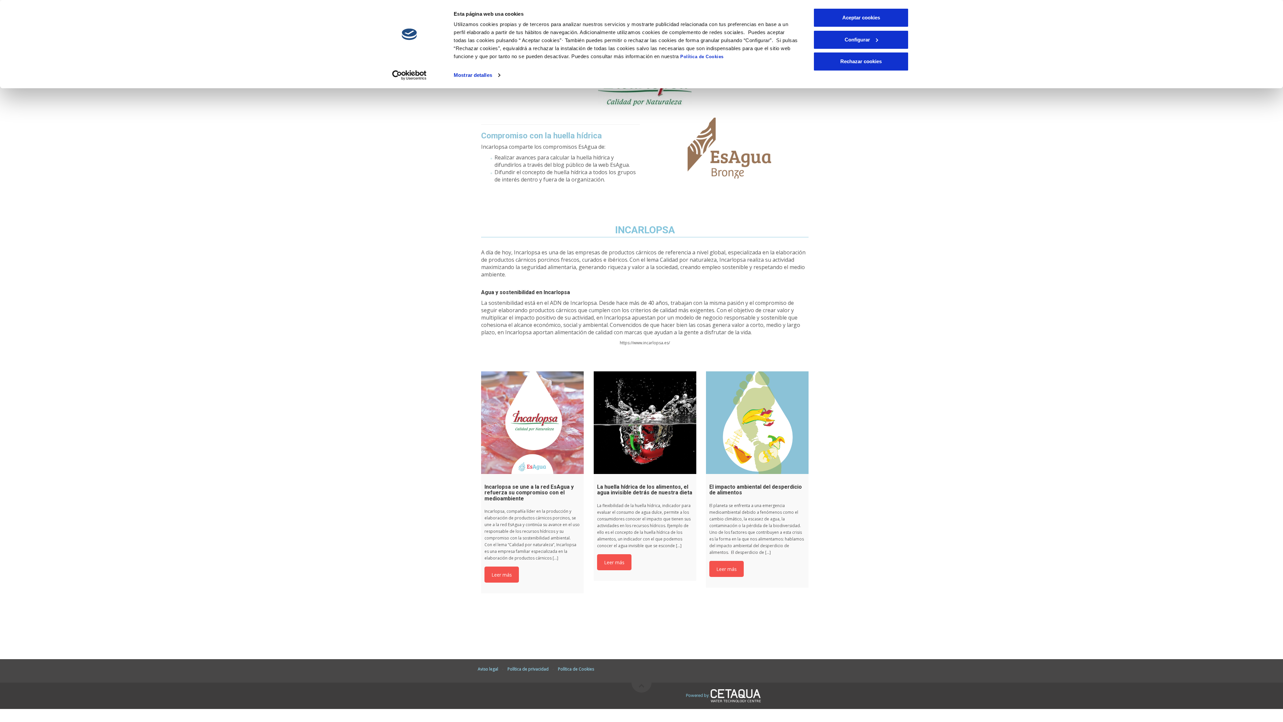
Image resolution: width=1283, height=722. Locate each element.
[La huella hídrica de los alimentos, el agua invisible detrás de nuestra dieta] (645, 422)
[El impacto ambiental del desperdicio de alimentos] (757, 422)
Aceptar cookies (861, 17)
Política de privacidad (528, 669)
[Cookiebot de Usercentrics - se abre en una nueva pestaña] (409, 75)
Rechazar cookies (861, 61)
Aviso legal (488, 669)
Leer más (501, 575)
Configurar (857, 39)
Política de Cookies (702, 56)
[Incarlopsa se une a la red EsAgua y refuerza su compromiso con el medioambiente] (532, 422)
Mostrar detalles (473, 75)
